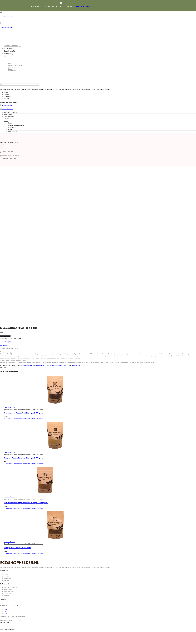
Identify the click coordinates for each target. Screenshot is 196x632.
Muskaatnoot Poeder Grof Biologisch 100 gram (23, 413)
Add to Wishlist (5, 338)
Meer (6, 121)
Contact (6, 95)
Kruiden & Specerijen (6, 151)
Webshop (7, 97)
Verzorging (8, 119)
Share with (3, 368)
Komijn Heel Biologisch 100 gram (17, 548)
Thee (10, 123)
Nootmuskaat (63, 365)
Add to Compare (15, 338)
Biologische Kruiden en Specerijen (10, 155)
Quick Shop (8, 409)
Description (8, 342)
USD (5, 609)
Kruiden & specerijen (11, 112)
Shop (1, 148)
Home (6, 93)
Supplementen (9, 117)
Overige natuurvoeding (16, 125)
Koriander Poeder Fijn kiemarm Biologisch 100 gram (26, 503)
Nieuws (6, 99)
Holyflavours (76, 365)
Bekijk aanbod (83, 6)
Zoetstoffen (12, 127)
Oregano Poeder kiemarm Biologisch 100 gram (23, 458)
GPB (5, 613)
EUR (5, 611)
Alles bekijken (12, 132)
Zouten (10, 129)
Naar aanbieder (5, 336)
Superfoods (8, 114)
